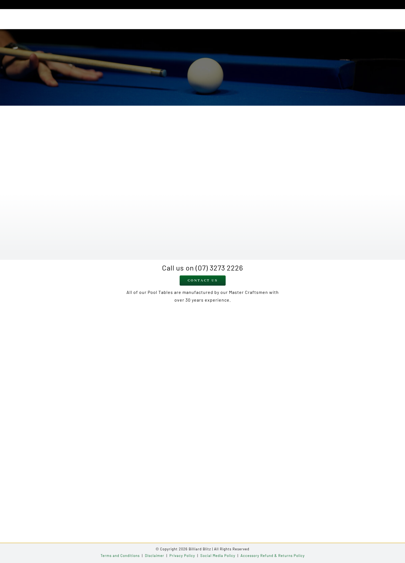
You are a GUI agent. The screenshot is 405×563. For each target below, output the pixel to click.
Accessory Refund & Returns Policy (273, 555)
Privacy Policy (182, 555)
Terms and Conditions (120, 555)
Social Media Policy (217, 555)
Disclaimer (154, 555)
